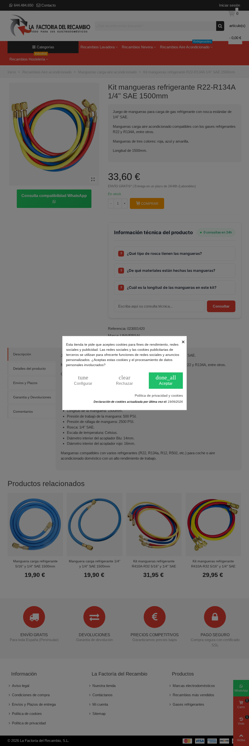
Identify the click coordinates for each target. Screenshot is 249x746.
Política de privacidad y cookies (159, 395)
